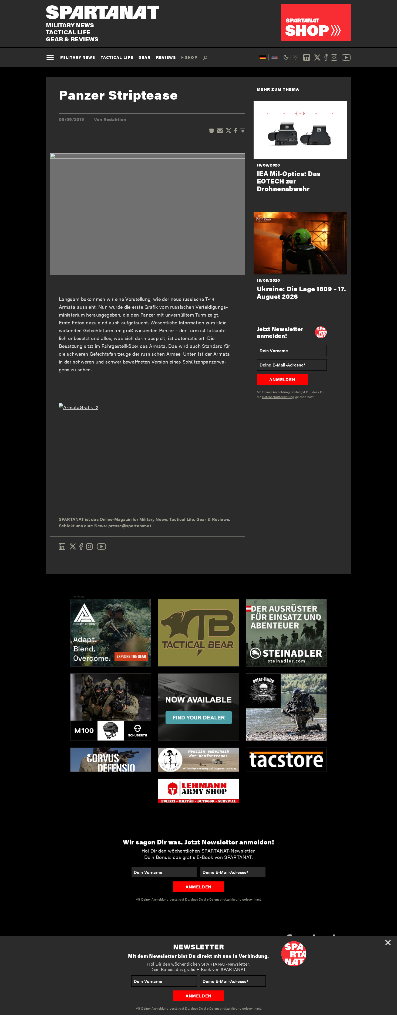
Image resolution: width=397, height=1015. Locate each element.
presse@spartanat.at (129, 525)
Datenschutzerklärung (225, 1008)
